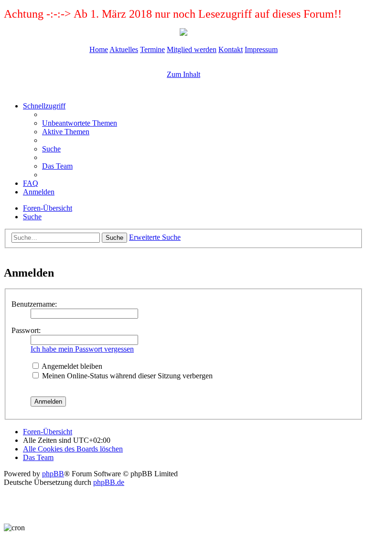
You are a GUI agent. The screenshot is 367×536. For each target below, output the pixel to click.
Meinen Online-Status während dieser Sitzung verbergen (126, 376)
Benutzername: (34, 304)
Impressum (261, 49)
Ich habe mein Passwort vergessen (82, 349)
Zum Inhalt (183, 74)
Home (98, 49)
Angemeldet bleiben (71, 366)
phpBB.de (108, 482)
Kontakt (230, 49)
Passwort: (26, 330)
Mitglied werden (191, 49)
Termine (152, 49)
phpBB (53, 474)
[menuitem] (79, 123)
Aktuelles (123, 49)
